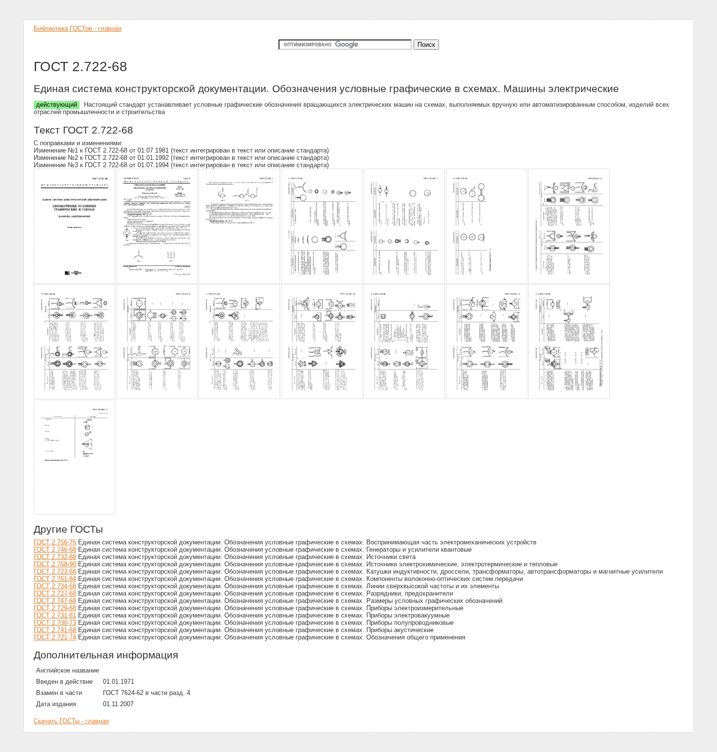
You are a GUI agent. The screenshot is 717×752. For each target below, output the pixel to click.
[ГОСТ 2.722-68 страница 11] (322, 397)
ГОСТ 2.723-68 (55, 571)
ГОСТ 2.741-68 (55, 630)
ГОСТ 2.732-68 (55, 556)
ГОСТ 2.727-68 (55, 593)
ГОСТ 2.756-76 (55, 542)
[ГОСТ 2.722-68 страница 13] (487, 397)
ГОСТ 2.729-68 (55, 608)
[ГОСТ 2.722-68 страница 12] (404, 397)
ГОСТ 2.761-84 (55, 578)
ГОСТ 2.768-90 (55, 564)
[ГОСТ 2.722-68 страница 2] (157, 282)
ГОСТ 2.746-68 (55, 549)
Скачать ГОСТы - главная (71, 721)
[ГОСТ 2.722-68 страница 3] (240, 282)
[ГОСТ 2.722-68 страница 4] (322, 282)
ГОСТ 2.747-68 (55, 600)
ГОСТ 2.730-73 (55, 622)
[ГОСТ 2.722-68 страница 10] (240, 397)
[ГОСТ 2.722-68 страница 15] (75, 513)
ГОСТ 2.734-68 (55, 586)
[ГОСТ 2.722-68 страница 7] (569, 282)
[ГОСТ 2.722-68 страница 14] (569, 397)
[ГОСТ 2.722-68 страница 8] (75, 397)
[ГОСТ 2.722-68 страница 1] (75, 282)
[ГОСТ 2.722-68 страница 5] (404, 282)
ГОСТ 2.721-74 (55, 637)
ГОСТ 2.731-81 (55, 615)
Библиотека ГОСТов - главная (77, 28)
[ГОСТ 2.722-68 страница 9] (157, 397)
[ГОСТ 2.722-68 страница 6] (487, 282)
